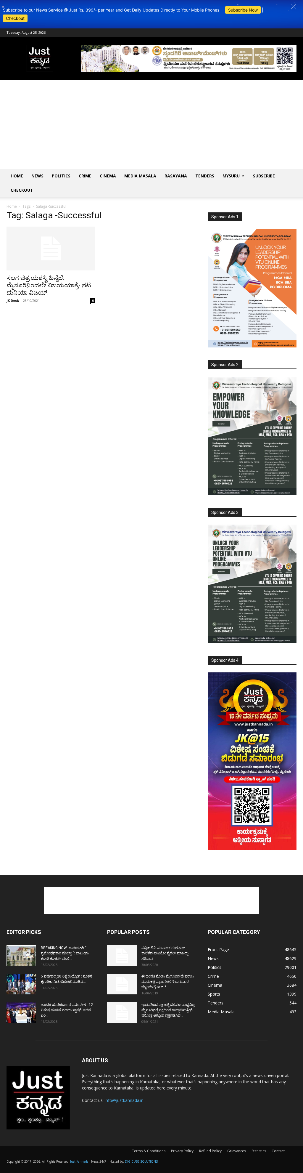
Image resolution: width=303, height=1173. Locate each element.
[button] (293, 6)
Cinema (108, 176)
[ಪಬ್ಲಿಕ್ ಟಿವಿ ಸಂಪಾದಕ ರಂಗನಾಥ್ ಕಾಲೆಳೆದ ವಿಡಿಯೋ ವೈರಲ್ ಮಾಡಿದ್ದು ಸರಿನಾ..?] (122, 955)
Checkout (15, 18)
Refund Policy (210, 1150)
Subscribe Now (243, 9)
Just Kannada (79, 1161)
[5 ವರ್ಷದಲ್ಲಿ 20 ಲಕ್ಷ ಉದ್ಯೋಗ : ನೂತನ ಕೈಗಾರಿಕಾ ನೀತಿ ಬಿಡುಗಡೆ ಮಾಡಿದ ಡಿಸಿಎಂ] (21, 984)
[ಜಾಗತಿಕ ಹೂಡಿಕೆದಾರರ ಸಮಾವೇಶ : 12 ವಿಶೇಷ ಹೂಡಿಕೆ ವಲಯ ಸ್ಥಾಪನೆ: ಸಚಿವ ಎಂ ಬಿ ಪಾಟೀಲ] (21, 1012)
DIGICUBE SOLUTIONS (141, 1161)
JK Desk (13, 300)
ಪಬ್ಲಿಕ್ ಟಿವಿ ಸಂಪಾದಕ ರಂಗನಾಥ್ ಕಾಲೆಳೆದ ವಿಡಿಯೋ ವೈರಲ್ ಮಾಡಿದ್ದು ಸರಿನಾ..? (164, 953)
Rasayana (176, 176)
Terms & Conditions (148, 1150)
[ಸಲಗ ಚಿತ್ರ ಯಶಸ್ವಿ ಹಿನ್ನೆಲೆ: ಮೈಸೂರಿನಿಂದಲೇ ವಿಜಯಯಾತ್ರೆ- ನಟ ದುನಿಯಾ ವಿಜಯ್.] (51, 248)
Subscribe (264, 176)
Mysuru (231, 176)
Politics (61, 176)
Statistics (259, 1150)
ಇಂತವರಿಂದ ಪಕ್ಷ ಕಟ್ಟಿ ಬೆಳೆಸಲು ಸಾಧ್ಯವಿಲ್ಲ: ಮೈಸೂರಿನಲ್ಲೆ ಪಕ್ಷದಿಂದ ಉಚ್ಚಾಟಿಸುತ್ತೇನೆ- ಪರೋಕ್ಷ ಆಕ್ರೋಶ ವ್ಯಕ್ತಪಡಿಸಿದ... (168, 1010)
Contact (278, 1150)
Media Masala (140, 176)
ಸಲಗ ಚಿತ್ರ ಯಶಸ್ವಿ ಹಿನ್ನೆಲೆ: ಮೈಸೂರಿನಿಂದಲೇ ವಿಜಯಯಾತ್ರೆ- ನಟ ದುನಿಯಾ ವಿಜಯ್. (49, 285)
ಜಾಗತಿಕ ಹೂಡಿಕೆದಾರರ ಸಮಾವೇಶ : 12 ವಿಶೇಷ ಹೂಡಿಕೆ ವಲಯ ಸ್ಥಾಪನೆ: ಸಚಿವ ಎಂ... (67, 1010)
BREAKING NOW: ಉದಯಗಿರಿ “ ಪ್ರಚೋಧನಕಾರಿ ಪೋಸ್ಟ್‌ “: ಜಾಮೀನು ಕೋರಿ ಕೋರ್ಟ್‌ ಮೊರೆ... (65, 953)
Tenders (204, 176)
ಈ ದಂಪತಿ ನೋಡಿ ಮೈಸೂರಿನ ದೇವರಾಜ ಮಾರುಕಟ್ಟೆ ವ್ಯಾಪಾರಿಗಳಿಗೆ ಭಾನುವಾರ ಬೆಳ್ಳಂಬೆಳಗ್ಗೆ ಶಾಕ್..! (167, 981)
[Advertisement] (151, 124)
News (37, 176)
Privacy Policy (182, 1150)
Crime (85, 176)
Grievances (236, 1150)
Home (17, 176)
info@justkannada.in (124, 1100)
